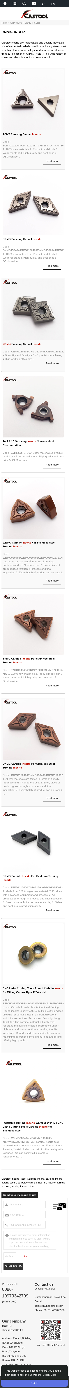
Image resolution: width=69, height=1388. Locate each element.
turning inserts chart (23, 1186)
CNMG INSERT (32, 23)
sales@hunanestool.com (49, 1305)
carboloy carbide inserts (31, 1182)
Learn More (49, 1374)
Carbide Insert (35, 1178)
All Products (16, 23)
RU (53, 3)
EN (43, 3)
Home (4, 23)
